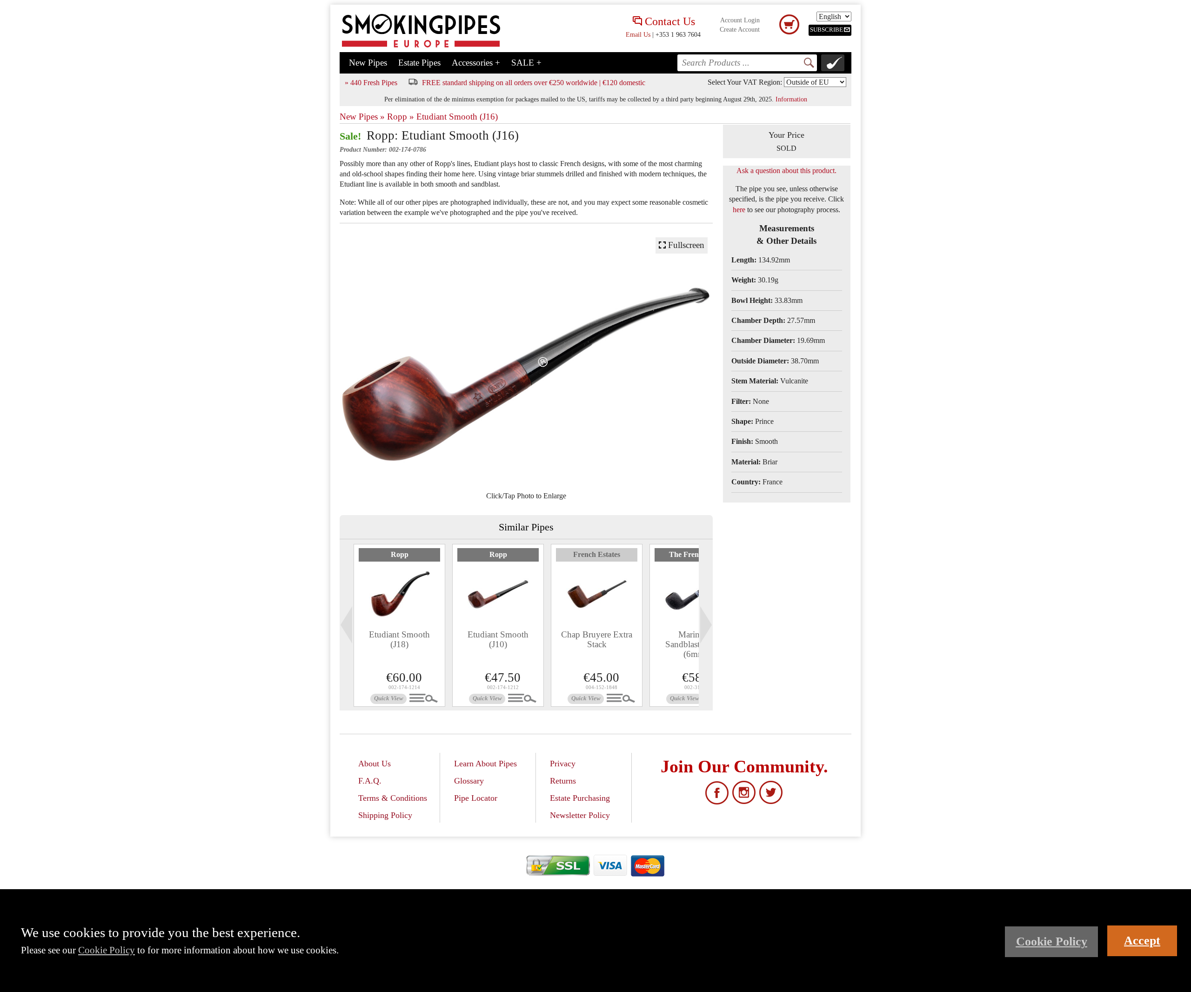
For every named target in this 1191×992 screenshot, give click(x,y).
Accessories (476, 62)
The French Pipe (695, 554)
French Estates (596, 554)
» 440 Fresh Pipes (371, 83)
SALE (526, 62)
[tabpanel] (399, 625)
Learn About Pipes (485, 763)
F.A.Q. (369, 780)
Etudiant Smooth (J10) (498, 639)
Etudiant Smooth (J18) (399, 639)
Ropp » (400, 116)
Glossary (469, 780)
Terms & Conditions (392, 798)
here (739, 210)
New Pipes (368, 62)
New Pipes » (362, 116)
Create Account (740, 29)
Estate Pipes (419, 62)
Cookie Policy (106, 950)
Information (791, 99)
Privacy (562, 763)
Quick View (388, 698)
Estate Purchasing (580, 798)
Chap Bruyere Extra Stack (596, 639)
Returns (563, 780)
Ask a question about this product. (786, 170)
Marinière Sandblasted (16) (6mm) (695, 644)
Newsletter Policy (580, 815)
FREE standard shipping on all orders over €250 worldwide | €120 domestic (533, 83)
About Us (374, 763)
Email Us (638, 34)
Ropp (399, 554)
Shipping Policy (385, 815)
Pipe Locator (475, 798)
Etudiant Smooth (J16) (457, 116)
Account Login (740, 20)
